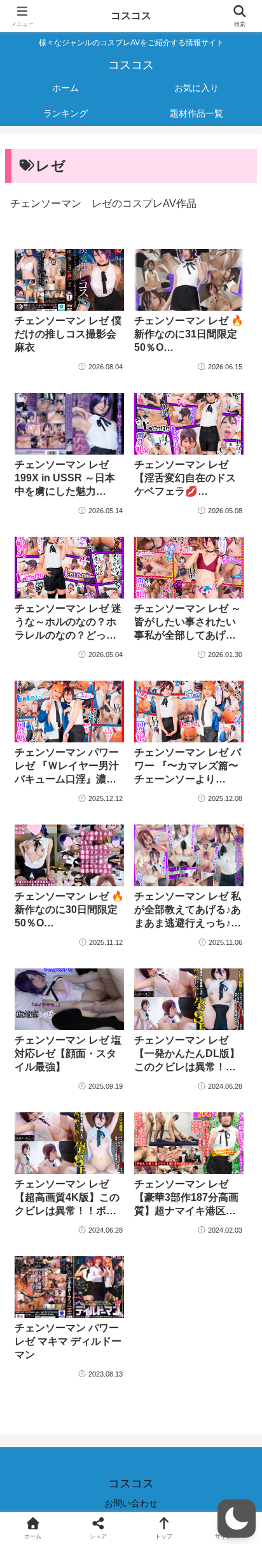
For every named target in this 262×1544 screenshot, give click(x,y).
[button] (236, 1518)
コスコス (131, 15)
